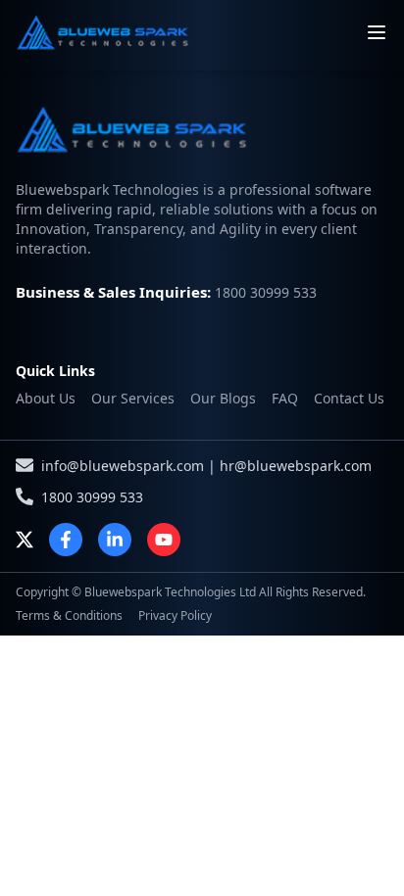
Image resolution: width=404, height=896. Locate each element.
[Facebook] (65, 539)
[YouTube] (163, 539)
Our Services (133, 398)
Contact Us (349, 398)
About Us (46, 398)
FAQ (285, 398)
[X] (24, 539)
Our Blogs (223, 398)
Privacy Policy (175, 616)
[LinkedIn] (114, 539)
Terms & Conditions (69, 616)
